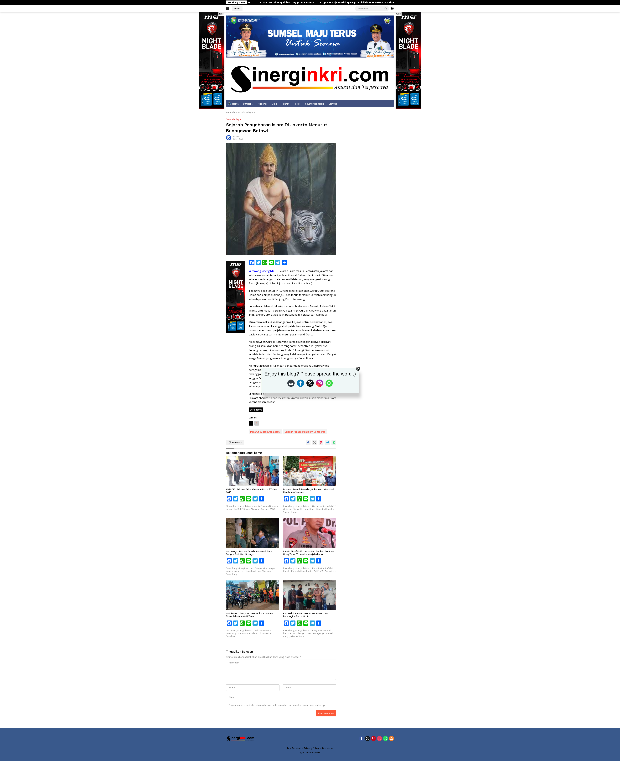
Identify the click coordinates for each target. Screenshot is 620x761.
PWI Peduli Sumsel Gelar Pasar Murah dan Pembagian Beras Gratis (305, 615)
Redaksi (236, 136)
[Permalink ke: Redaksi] (228, 137)
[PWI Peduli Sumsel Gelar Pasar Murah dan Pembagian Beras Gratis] (309, 595)
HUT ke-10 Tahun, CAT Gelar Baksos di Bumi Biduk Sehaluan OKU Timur (249, 615)
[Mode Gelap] (392, 8)
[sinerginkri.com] (310, 78)
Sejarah (284, 271)
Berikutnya (256, 409)
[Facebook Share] (308, 442)
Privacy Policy (311, 748)
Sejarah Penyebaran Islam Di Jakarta (305, 431)
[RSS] (391, 738)
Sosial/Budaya (233, 119)
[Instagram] (379, 738)
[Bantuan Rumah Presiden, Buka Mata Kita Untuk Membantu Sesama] (309, 471)
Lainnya (333, 103)
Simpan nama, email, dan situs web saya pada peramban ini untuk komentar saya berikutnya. (277, 705)
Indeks (237, 8)
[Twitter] (367, 738)
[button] (386, 8)
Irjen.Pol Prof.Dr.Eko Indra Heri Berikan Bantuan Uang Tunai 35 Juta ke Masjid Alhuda (308, 553)
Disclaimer (327, 748)
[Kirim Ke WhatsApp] (333, 442)
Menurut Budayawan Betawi (265, 431)
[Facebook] (361, 738)
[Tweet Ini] (314, 442)
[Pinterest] (373, 738)
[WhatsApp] (385, 738)
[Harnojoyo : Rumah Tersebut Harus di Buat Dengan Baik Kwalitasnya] (252, 533)
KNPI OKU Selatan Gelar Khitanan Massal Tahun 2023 (251, 491)
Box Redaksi (293, 748)
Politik (297, 103)
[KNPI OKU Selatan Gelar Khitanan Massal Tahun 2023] (252, 471)
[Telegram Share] (327, 442)
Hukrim (285, 103)
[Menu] (228, 8)
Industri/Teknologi (314, 103)
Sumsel (247, 103)
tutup (221, 14)
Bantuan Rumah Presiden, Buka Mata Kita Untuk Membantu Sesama (309, 491)
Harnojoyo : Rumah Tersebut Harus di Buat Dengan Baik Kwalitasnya (249, 553)
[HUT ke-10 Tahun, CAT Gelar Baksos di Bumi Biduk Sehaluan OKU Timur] (252, 595)
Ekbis (274, 103)
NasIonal (262, 103)
